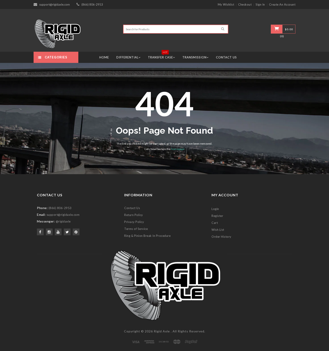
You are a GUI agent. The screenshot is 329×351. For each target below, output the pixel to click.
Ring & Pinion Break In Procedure (147, 236)
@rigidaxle (63, 221)
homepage (177, 149)
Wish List (218, 229)
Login (215, 209)
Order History (221, 236)
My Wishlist (226, 4)
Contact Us (132, 208)
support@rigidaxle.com (54, 4)
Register (217, 216)
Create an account (282, 4)
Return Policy (133, 215)
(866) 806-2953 (92, 4)
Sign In (260, 4)
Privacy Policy (134, 222)
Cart (215, 223)
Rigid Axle (162, 331)
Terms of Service (136, 229)
